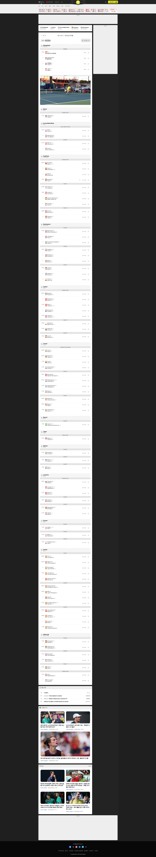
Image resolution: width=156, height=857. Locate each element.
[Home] (39, 6)
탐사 (62, 6)
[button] (62, 2)
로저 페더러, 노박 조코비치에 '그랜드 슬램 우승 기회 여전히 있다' (52, 726)
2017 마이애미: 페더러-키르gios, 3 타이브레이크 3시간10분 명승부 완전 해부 (52, 806)
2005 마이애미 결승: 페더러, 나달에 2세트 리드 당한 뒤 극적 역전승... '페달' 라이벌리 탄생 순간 (78, 785)
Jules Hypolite (44, 729)
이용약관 (71, 850)
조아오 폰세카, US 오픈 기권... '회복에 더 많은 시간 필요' (78, 726)
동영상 (58, 6)
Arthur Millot (44, 787)
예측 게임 (50, 2)
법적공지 (86, 850)
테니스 (42, 2)
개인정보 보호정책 (78, 850)
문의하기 (91, 850)
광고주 (66, 850)
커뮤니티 (57, 2)
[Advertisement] (78, 19)
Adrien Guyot (69, 811)
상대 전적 (67, 6)
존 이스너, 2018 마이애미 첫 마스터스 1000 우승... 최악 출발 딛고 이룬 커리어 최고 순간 (77, 807)
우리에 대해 (61, 850)
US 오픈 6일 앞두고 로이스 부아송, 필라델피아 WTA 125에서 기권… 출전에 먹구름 (64, 758)
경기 (46, 6)
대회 (54, 6)
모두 (113, 11)
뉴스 (42, 6)
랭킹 (50, 6)
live (112, 9)
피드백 (96, 850)
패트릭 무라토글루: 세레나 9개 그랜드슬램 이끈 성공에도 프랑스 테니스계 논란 (52, 784)
